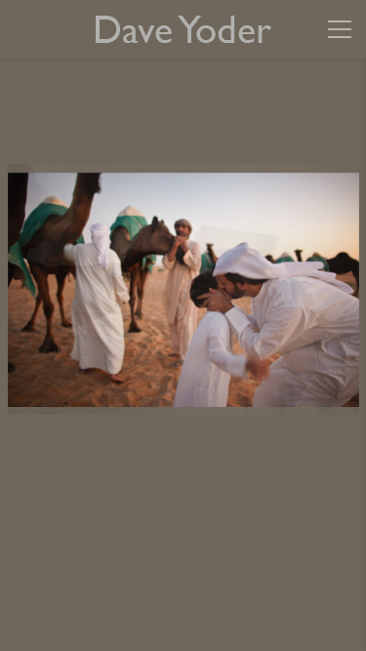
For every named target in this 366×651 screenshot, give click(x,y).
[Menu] (339, 29)
